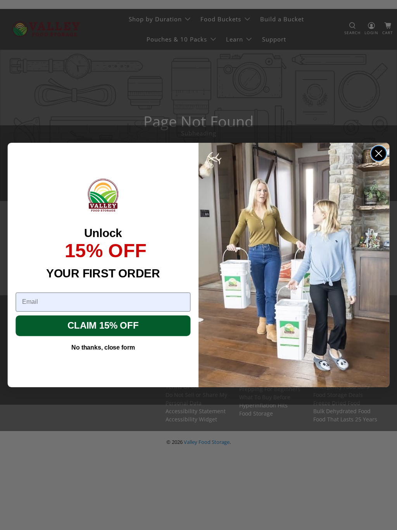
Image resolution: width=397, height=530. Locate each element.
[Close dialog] (378, 153)
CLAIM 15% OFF (102, 325)
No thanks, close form (103, 347)
